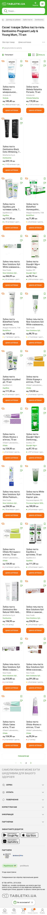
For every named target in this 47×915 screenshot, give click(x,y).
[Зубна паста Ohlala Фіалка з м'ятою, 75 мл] (11, 418)
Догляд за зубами (13, 20)
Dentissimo (39, 20)
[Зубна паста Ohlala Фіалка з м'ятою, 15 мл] (35, 706)
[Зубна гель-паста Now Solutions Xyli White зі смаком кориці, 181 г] (35, 591)
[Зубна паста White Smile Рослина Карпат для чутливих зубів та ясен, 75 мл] (35, 476)
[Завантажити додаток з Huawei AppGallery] (11, 841)
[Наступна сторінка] (31, 762)
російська (24, 866)
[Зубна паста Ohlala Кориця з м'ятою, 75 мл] (35, 361)
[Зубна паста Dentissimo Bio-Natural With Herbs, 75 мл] (11, 591)
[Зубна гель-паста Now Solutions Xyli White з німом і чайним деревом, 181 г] (11, 648)
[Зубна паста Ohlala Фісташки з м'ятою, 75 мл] (11, 533)
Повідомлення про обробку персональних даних (20, 877)
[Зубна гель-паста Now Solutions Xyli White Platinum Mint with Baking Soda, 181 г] (11, 476)
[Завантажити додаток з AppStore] (29, 835)
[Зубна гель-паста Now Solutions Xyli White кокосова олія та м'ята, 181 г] (35, 648)
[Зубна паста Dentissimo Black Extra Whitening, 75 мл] (11, 128)
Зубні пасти (27, 20)
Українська (8, 866)
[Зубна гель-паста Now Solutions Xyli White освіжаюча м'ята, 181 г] (11, 246)
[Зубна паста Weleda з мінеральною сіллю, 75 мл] (11, 71)
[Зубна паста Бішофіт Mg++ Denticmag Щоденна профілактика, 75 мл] (35, 246)
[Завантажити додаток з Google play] (11, 835)
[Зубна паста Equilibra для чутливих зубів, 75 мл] (11, 188)
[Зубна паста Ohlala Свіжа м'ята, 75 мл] (11, 706)
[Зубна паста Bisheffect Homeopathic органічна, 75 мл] (35, 188)
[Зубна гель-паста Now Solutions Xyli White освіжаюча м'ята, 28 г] (35, 303)
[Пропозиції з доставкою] (3, 61)
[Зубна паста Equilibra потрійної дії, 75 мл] (11, 361)
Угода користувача (9, 872)
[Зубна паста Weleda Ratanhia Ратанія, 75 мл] (35, 71)
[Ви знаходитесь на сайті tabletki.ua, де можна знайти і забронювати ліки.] (13, 4)
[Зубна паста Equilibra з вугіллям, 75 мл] (35, 533)
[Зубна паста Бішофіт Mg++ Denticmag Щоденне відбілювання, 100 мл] (35, 418)
